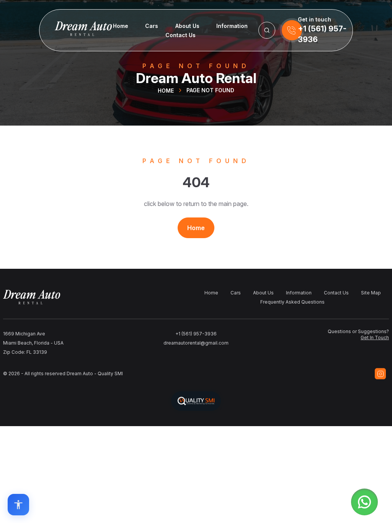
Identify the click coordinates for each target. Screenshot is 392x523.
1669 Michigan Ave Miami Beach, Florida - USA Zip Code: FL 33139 (33, 343)
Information (232, 26)
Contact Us (180, 35)
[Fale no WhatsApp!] (364, 502)
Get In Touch (375, 337)
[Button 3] (266, 30)
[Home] (70, 30)
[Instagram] (380, 373)
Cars (151, 26)
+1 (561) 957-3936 (196, 334)
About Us (187, 26)
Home (120, 26)
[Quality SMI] (196, 401)
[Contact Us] (292, 30)
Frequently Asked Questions (292, 302)
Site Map (371, 293)
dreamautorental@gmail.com (196, 343)
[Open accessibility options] (18, 504)
